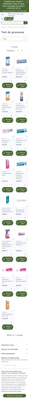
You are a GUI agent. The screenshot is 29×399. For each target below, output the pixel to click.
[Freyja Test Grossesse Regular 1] (7, 61)
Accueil (3, 27)
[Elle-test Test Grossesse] (7, 131)
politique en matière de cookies (11, 391)
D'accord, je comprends (14, 396)
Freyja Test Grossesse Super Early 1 (6, 107)
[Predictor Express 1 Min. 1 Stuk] (7, 305)
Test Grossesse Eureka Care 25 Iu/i (7, 210)
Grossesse (23, 27)
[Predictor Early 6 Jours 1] (7, 164)
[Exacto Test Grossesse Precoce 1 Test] (7, 270)
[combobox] (12, 22)
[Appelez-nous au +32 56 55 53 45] (2, 19)
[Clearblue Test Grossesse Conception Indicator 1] (21, 164)
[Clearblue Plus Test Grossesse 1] (21, 131)
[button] (14, 39)
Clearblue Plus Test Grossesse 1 (21, 141)
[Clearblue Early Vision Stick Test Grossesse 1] (21, 96)
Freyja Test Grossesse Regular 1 (7, 71)
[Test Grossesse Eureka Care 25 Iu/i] (7, 200)
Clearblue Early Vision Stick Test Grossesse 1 (20, 107)
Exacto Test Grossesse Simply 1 (21, 280)
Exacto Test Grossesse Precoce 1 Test (7, 281)
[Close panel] (27, 1)
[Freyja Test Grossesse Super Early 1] (7, 96)
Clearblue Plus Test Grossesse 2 (21, 243)
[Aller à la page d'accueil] (16, 14)
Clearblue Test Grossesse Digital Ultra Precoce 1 (20, 72)
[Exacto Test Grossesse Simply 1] (21, 270)
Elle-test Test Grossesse (5, 141)
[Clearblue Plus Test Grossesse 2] (21, 233)
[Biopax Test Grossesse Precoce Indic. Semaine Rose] (7, 233)
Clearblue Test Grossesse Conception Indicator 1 (20, 175)
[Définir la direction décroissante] (22, 51)
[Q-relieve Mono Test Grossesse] (21, 200)
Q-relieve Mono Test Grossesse (20, 210)
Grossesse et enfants (13, 27)
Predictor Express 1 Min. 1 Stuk (7, 315)
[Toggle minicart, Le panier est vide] (5, 18)
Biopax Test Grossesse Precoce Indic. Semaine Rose (7, 245)
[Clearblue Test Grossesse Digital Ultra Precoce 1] (21, 61)
